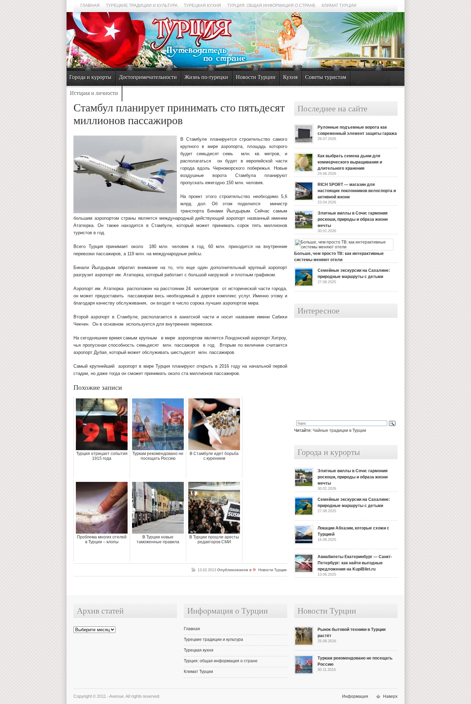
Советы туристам (325, 77)
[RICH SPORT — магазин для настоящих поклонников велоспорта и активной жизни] (303, 199)
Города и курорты (90, 77)
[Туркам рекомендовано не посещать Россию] (303, 673)
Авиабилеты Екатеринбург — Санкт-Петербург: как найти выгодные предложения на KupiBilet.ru (355, 563)
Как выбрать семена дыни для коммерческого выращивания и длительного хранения (350, 162)
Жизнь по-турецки (206, 77)
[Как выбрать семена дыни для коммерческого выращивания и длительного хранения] (303, 170)
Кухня (290, 77)
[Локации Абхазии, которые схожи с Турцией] (303, 543)
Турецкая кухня (202, 5)
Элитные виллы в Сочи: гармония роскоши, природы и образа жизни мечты (353, 219)
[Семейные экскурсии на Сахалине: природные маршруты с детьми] (303, 285)
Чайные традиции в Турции (339, 430)
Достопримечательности (148, 77)
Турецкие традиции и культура (142, 5)
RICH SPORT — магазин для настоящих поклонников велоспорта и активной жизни (357, 190)
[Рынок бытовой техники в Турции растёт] (303, 644)
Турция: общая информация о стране (271, 5)
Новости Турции (255, 77)
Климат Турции (339, 5)
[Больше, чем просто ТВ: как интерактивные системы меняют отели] (343, 247)
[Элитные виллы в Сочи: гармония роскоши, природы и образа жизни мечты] (303, 228)
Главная (90, 5)
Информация (355, 696)
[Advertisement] (338, 369)
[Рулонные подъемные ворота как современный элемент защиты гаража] (303, 142)
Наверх (390, 696)
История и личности (93, 93)
